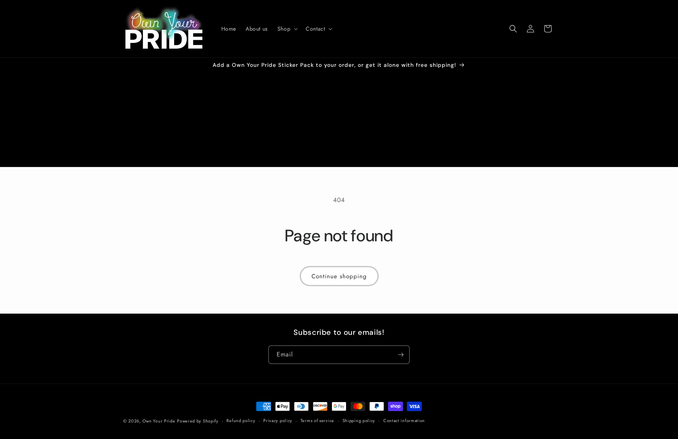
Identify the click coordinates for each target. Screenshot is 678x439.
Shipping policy (359, 420)
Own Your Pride (158, 421)
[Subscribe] (400, 354)
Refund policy (240, 420)
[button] (287, 28)
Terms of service (317, 420)
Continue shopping (339, 276)
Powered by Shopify (198, 421)
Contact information (404, 420)
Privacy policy (277, 420)
